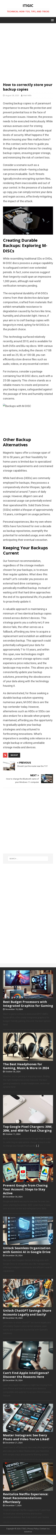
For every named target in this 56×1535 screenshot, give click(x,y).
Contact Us (44, 1529)
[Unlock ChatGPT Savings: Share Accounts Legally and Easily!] (28, 1305)
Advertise (28, 1532)
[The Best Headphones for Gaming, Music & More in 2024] (28, 1059)
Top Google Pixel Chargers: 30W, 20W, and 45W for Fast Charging (27, 1129)
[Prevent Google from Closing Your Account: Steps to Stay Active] (28, 1180)
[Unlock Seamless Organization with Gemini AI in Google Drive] (28, 1243)
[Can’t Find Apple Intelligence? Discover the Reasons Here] (28, 1368)
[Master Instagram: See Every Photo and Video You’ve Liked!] (28, 1430)
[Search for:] (28, 858)
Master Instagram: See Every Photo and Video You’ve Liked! (26, 1437)
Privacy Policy (33, 1529)
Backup (14, 755)
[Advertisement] (28, 51)
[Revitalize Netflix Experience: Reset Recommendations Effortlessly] (28, 1489)
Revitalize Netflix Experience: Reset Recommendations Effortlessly (25, 1498)
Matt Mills (27, 95)
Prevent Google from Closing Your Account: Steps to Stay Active (25, 1189)
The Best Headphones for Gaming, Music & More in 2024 (26, 1066)
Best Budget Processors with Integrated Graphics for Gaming (28, 1004)
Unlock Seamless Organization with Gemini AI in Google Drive (26, 1250)
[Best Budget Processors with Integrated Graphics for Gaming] (28, 996)
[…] (37, 1146)
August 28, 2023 (12, 95)
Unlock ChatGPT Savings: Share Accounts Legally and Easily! (27, 1312)
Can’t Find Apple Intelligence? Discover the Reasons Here (26, 1375)
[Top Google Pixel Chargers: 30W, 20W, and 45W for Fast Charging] (28, 1121)
